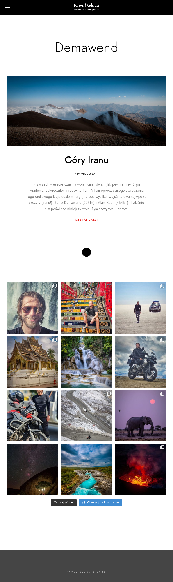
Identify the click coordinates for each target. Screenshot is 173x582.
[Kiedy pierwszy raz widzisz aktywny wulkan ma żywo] (140, 469)
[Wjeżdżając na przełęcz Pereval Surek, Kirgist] (86, 415)
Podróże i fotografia (86, 9)
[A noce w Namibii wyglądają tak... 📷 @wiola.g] (32, 469)
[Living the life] (32, 308)
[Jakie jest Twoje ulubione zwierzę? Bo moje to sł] (140, 415)
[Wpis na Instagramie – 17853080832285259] (86, 308)
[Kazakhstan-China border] (32, 415)
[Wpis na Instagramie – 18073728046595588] (140, 308)
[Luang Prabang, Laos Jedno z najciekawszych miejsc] (32, 361)
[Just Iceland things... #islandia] (86, 469)
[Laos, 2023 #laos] (86, 361)
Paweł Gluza (86, 5)
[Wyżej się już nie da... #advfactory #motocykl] (140, 361)
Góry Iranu (86, 160)
